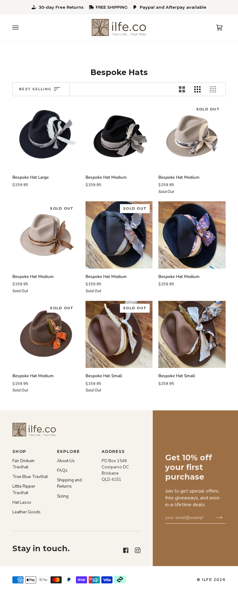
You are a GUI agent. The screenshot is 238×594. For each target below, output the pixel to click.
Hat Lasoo (21, 502)
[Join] (216, 517)
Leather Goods (26, 512)
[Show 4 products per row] (216, 89)
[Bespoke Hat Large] (46, 135)
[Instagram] (137, 544)
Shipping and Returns (69, 483)
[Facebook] (126, 544)
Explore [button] (68, 451)
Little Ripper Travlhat (23, 489)
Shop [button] (19, 451)
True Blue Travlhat (30, 477)
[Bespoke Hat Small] (192, 334)
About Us (66, 461)
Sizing (62, 496)
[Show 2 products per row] (183, 89)
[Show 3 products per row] (199, 89)
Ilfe (207, 579)
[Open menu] (21, 27)
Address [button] (113, 451)
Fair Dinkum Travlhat (23, 464)
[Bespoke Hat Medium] (119, 135)
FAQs (62, 470)
